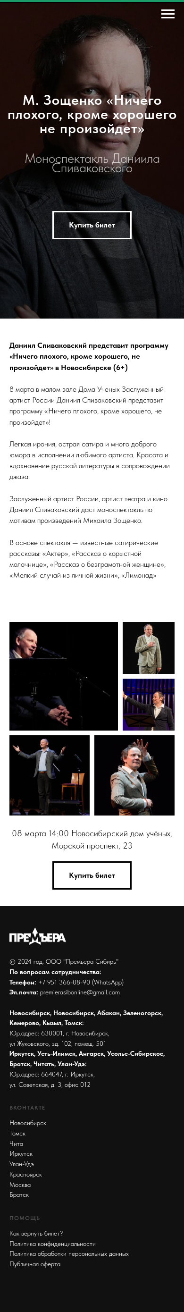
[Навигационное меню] (168, 14)
